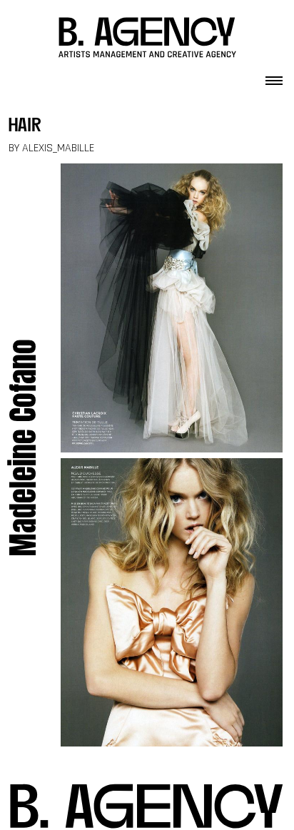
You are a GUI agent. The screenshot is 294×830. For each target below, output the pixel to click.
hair (25, 126)
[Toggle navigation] (274, 76)
